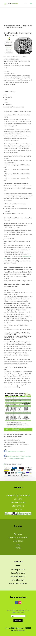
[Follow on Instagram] (19, 602)
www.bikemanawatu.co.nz (16, 458)
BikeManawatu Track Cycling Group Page (19, 456)
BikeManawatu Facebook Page (16, 451)
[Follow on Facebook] (16, 602)
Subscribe (18, 620)
